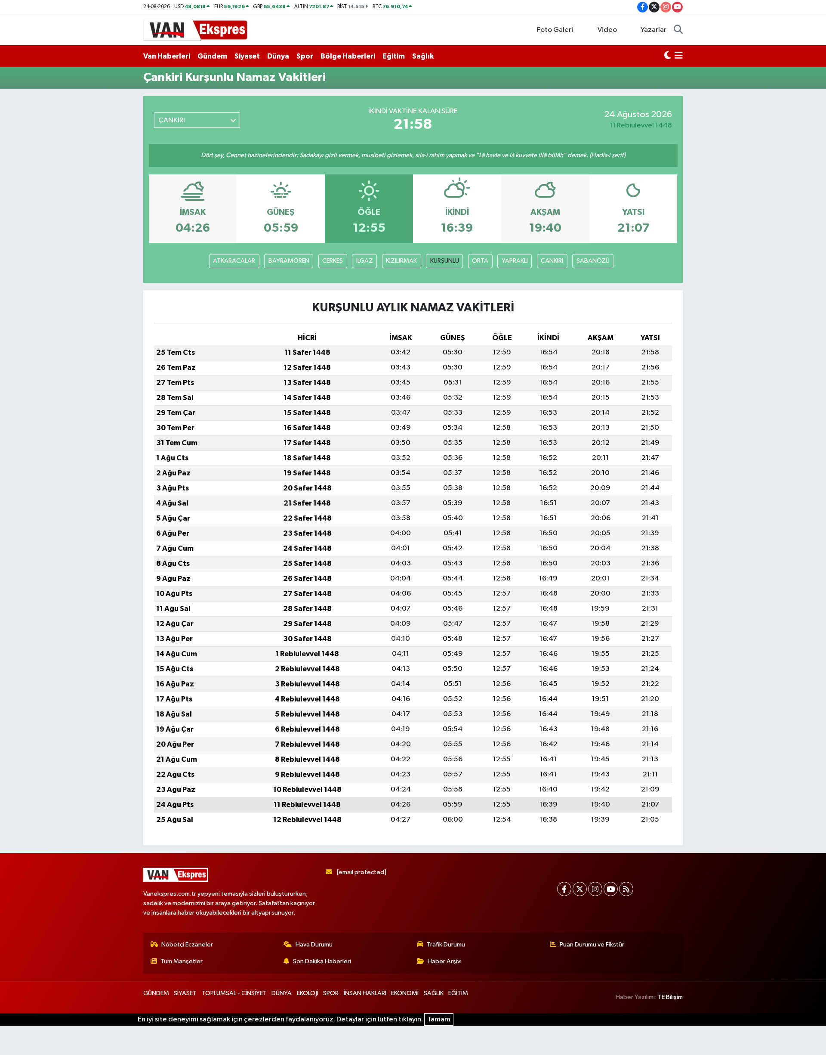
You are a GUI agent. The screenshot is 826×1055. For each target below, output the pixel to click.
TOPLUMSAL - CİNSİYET (234, 993)
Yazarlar (653, 30)
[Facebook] (564, 889)
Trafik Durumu (446, 944)
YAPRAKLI (515, 261)
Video (607, 30)
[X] (580, 889)
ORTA (480, 261)
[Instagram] (595, 889)
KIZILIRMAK (401, 261)
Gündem (212, 56)
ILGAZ (364, 261)
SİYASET (185, 993)
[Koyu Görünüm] (667, 56)
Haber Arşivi (445, 961)
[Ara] (678, 30)
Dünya (278, 56)
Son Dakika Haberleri (322, 961)
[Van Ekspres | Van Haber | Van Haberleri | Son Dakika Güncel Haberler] (195, 29)
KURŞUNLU (444, 261)
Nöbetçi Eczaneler (187, 944)
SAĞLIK (434, 993)
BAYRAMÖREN (288, 261)
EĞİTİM (458, 993)
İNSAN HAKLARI (365, 993)
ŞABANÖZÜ (593, 261)
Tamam (438, 1019)
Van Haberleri (166, 56)
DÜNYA (281, 993)
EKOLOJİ (307, 993)
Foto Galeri (555, 30)
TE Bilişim (670, 997)
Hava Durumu (314, 944)
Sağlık (423, 56)
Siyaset (247, 56)
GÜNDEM (156, 993)
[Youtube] (611, 889)
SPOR (331, 993)
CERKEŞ (332, 261)
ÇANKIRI (552, 261)
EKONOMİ (405, 993)
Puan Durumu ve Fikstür (592, 944)
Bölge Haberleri (348, 56)
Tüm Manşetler (181, 961)
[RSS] (626, 889)
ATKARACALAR (234, 261)
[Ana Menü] (679, 56)
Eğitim (393, 56)
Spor (304, 56)
